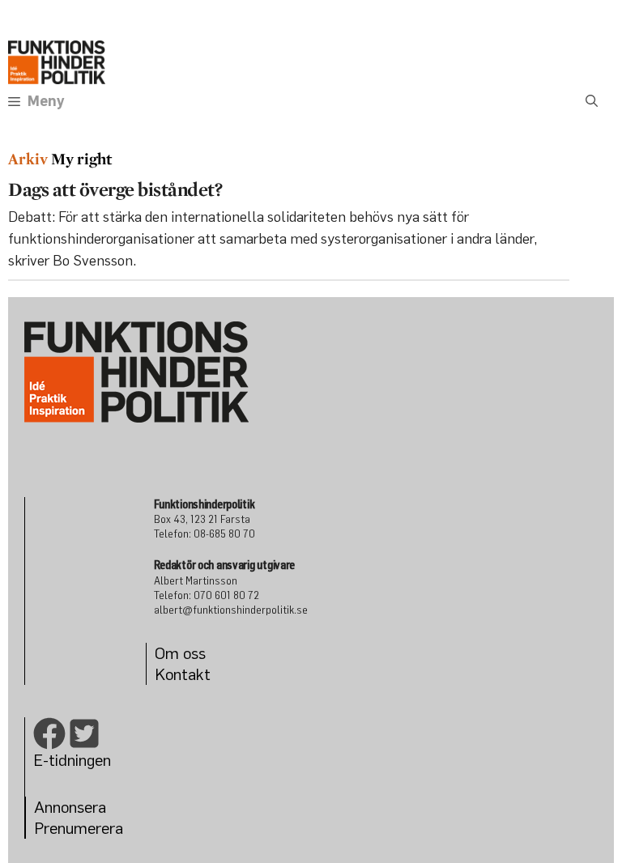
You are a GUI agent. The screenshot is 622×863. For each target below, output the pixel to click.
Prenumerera (78, 828)
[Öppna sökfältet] (591, 101)
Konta (175, 674)
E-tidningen (72, 760)
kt (203, 674)
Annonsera (70, 807)
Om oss (180, 653)
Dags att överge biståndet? (115, 189)
